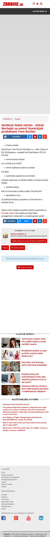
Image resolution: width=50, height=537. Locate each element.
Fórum (3, 509)
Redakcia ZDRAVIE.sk (18, 234)
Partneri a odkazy (6, 484)
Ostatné (17, 119)
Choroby (4, 495)
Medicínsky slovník (7, 502)
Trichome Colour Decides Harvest (16, 404)
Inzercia (3, 482)
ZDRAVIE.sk (7, 119)
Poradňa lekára (6, 506)
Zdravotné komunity (7, 504)
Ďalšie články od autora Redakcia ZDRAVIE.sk (29, 241)
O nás (3, 472)
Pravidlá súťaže (7, 213)
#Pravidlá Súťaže (17, 248)
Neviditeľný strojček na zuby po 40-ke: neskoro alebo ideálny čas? (34, 353)
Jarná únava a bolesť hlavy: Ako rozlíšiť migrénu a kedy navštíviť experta (34, 341)
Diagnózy (4, 497)
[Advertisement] (25, 39)
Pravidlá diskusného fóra (9, 480)
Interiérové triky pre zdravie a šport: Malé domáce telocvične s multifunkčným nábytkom (35, 388)
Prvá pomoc (5, 499)
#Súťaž (5, 248)
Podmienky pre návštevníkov (10, 477)
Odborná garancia (7, 475)
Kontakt (3, 486)
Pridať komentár (26, 267)
